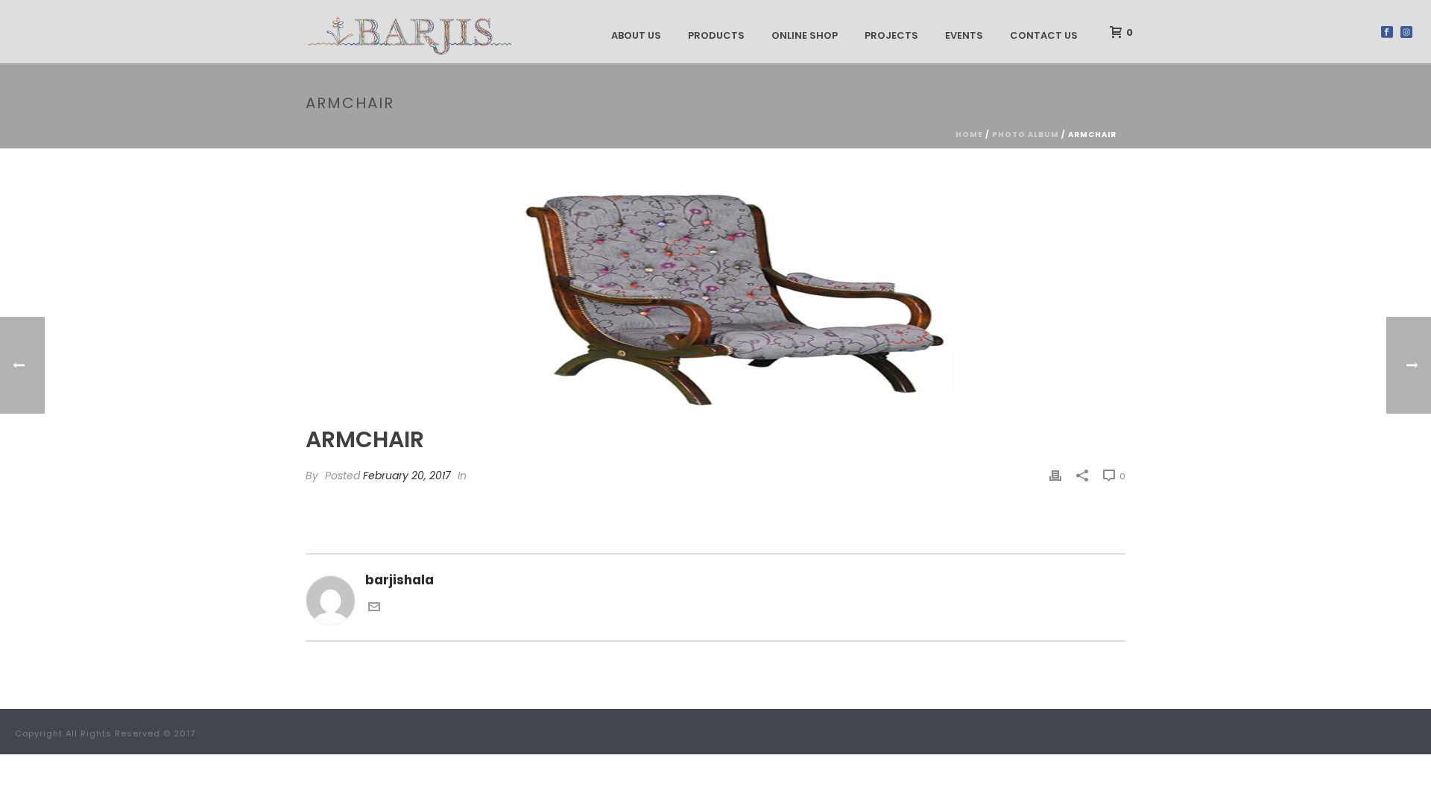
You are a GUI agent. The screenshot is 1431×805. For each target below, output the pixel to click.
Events (964, 35)
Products (716, 35)
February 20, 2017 (407, 475)
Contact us (1044, 35)
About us (636, 35)
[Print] (1055, 474)
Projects (891, 35)
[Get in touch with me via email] (374, 608)
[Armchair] (715, 298)
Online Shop (804, 35)
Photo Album (1025, 134)
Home (969, 134)
